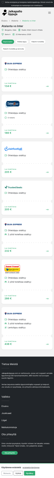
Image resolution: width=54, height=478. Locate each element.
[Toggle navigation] (49, 13)
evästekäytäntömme (31, 467)
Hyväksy (29, 473)
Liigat (4, 420)
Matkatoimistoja (9, 427)
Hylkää (18, 473)
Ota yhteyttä (10, 453)
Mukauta (7, 473)
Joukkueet (6, 413)
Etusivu (5, 406)
